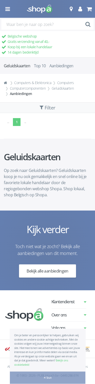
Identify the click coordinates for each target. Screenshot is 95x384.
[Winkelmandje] (89, 9)
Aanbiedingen (61, 66)
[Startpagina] (6, 83)
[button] (71, 9)
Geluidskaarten (63, 88)
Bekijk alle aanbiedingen (47, 271)
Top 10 (40, 66)
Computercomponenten (28, 88)
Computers (65, 82)
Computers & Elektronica (32, 82)
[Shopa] (39, 9)
